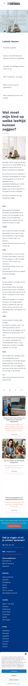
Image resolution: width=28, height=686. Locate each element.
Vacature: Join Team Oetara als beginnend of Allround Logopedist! (13, 57)
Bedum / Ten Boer (8, 604)
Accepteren (14, 671)
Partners (5, 644)
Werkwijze (5, 633)
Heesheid (5, 579)
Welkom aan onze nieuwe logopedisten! (11, 86)
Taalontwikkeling (7, 577)
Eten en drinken (7, 590)
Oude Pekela (6, 612)
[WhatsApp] (15, 390)
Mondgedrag (6, 582)
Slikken (4, 587)
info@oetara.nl (11, 551)
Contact (5, 646)
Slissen (4, 585)
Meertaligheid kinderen (10, 593)
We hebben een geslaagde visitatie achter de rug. (13, 68)
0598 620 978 (9, 545)
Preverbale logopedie (9, 47)
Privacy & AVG (17, 683)
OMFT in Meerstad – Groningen (12, 77)
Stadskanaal (6, 609)
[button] (25, 654)
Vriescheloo (6, 614)
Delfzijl (4, 617)
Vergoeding (5, 630)
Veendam (5, 606)
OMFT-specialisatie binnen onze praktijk (13, 97)
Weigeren (14, 675)
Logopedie (5, 636)
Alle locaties (6, 620)
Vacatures (5, 638)
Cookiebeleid (10, 683)
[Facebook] (3, 390)
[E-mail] (21, 390)
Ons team (5, 641)
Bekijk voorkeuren (14, 679)
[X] (9, 390)
